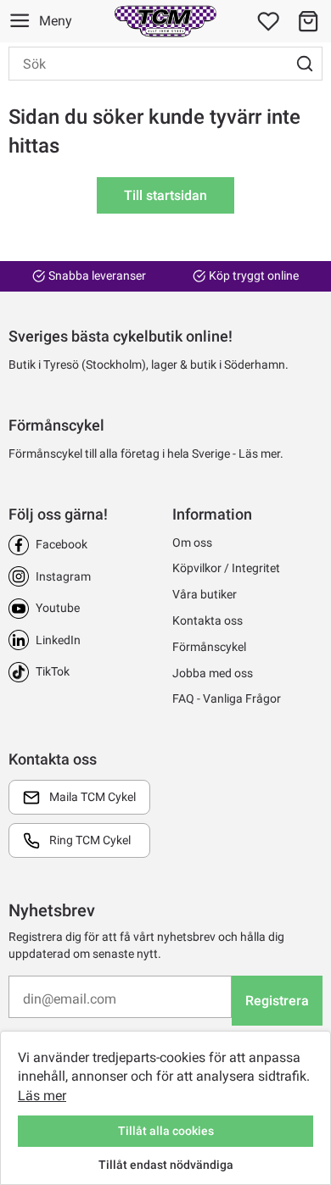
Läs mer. (260, 453)
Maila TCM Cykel (92, 797)
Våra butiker (204, 594)
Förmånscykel (209, 647)
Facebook (61, 544)
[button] (308, 21)
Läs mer (42, 1096)
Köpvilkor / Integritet (226, 568)
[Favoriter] (268, 21)
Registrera (277, 1001)
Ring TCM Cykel (90, 840)
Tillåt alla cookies (166, 1131)
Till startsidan (165, 195)
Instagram (63, 576)
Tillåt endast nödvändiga (165, 1164)
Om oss (192, 542)
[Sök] (305, 63)
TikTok (53, 671)
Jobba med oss (212, 673)
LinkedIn (58, 640)
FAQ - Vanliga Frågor (226, 698)
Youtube (58, 608)
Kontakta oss (207, 620)
